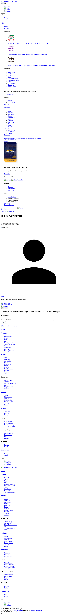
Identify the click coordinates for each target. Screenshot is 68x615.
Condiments (11, 83)
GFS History (7, 382)
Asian (9, 111)
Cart (2, 23)
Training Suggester (9, 426)
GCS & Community (35, 138)
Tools (6, 139)
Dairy (9, 75)
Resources (7, 138)
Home (6, 26)
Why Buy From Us (9, 387)
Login (2, 22)
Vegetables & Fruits (13, 80)
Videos (6, 395)
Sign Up (4, 322)
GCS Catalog (11, 101)
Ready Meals (11, 72)
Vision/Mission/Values (10, 383)
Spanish (10, 125)
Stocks (10, 73)
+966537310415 (18, 610)
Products (6, 28)
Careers (6, 388)
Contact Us (4, 211)
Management (19, 138)
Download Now (9, 94)
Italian (9, 119)
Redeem (6, 438)
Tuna (9, 81)
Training (4, 392)
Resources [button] (7, 135)
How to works (8, 435)
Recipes (6, 104)
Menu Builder (11, 139)
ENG (5, 17)
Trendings (7, 411)
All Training (11, 130)
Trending (6, 403)
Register (6, 445)
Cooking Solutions (13, 78)
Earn (5, 436)
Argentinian (11, 114)
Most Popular (8, 400)
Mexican (10, 120)
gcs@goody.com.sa (36, 610)
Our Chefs (11, 131)
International (11, 117)
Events (10, 133)
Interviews (11, 190)
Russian (10, 124)
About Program (8, 433)
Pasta (9, 77)
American (10, 112)
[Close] (4, 308)
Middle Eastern (12, 122)
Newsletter (7, 141)
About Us (7, 203)
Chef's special (8, 397)
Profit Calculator (8, 423)
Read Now (7, 174)
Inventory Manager (9, 425)
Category (6, 398)
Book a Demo (5, 210)
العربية (6, 19)
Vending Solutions (13, 86)
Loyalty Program (9, 205)
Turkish (10, 127)
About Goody (8, 380)
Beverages (11, 85)
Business (12, 138)
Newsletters (26, 138)
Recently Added (8, 401)
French (10, 116)
